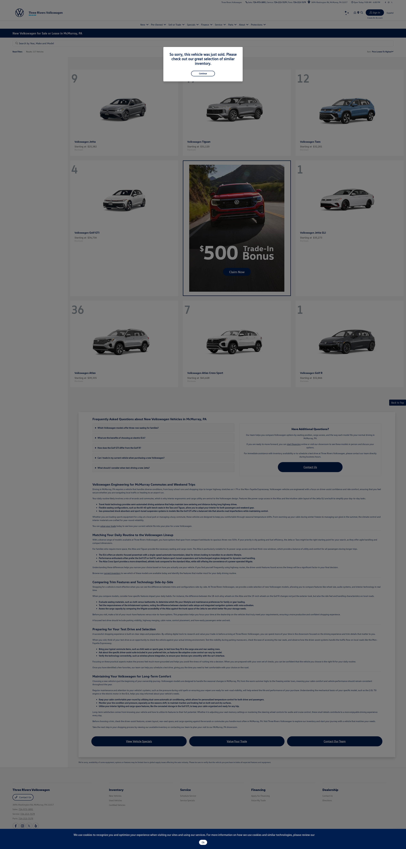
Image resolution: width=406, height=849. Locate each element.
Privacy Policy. (323, 834)
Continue (203, 73)
